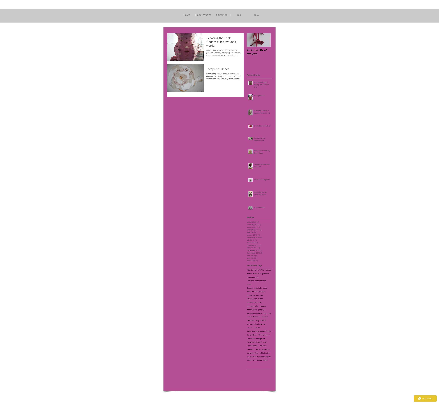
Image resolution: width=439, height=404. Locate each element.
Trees (265, 342)
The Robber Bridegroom (256, 338)
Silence (249, 328)
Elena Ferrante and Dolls (256, 291)
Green (260, 299)
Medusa (265, 317)
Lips (269, 313)
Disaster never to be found (257, 288)
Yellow (258, 349)
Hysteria (263, 306)
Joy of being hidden (254, 313)
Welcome (263, 346)
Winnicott (250, 349)
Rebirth (263, 320)
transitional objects (260, 360)
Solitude (257, 328)
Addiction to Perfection (255, 270)
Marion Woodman (254, 317)
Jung (264, 313)
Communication (253, 277)
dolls (256, 353)
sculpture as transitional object (259, 357)
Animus (269, 270)
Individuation (252, 310)
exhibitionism (265, 353)
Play (257, 320)
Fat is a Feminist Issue (255, 295)
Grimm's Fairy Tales (254, 302)
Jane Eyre (261, 310)
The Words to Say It (254, 342)
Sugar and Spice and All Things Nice (259, 331)
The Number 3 (264, 335)
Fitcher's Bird (252, 299)
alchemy (250, 353)
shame (249, 360)
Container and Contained (256, 281)
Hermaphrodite (253, 306)
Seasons (250, 324)
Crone (249, 284)
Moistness (251, 320)
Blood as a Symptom (261, 273)
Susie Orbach (252, 335)
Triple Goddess (252, 346)
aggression (266, 349)
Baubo (249, 273)
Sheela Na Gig (259, 324)
